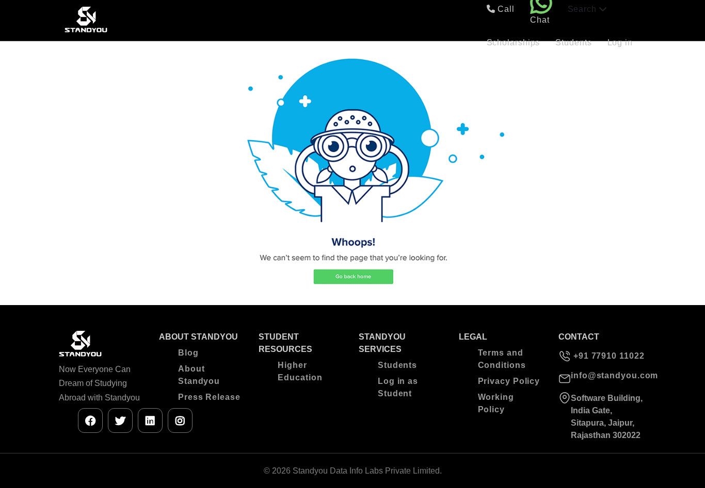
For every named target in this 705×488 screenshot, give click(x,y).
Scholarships (513, 42)
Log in (620, 42)
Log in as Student (398, 387)
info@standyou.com (608, 375)
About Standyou (199, 374)
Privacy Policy (509, 381)
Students (573, 42)
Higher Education (300, 371)
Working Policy (496, 403)
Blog (188, 352)
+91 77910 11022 (607, 355)
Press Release (209, 397)
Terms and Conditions (502, 358)
